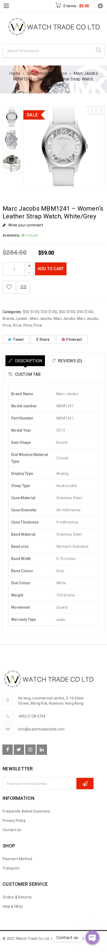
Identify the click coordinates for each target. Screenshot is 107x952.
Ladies (22, 318)
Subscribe (84, 783)
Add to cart (51, 268)
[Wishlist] (9, 287)
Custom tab (27, 374)
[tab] (25, 360)
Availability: (11, 235)
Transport (11, 868)
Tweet (18, 339)
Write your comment (25, 225)
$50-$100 (31, 312)
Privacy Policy (14, 820)
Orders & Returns (17, 897)
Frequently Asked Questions (26, 811)
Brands (9, 318)
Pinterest (74, 339)
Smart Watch (39, 73)
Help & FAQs (13, 906)
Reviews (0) (69, 360)
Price (62, 73)
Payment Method (17, 859)
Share (44, 339)
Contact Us (12, 830)
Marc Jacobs (41, 318)
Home (14, 73)
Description (28, 360)
